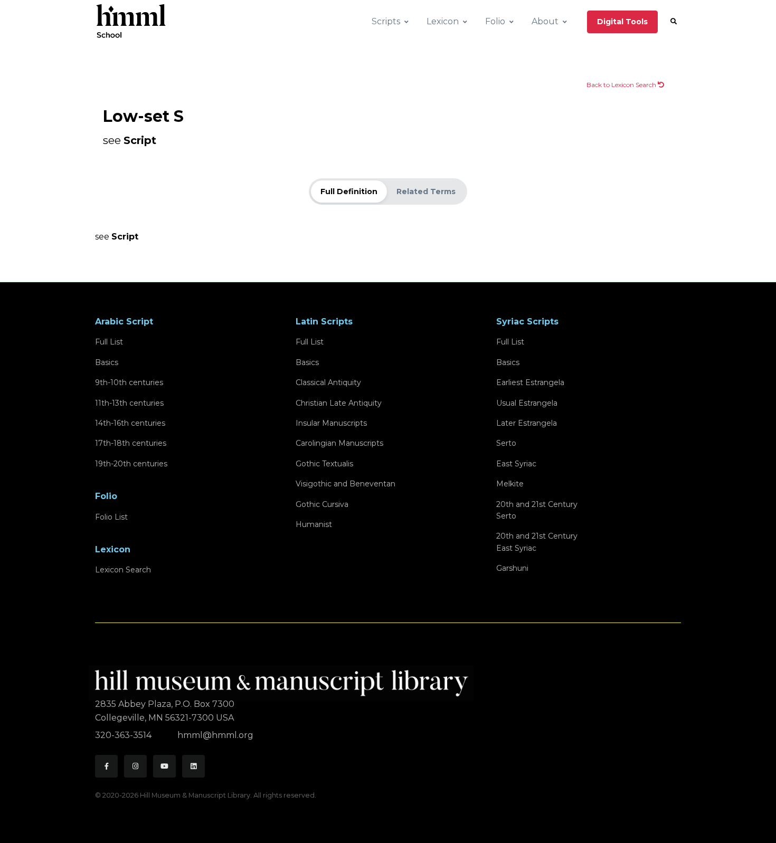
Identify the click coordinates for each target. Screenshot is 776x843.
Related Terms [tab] (426, 191)
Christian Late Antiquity (339, 403)
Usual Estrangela (526, 403)
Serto (506, 443)
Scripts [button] (386, 21)
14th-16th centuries (130, 423)
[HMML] (284, 679)
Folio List (111, 517)
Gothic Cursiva (322, 504)
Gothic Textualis (324, 463)
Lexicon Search (123, 569)
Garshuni (512, 568)
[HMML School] (131, 21)
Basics (106, 362)
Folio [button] (495, 21)
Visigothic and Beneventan (345, 483)
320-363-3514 (124, 735)
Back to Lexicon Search (622, 85)
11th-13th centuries (129, 403)
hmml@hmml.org (215, 735)
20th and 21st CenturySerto (537, 510)
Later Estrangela (526, 423)
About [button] (545, 21)
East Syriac (516, 463)
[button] (673, 21)
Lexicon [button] (443, 21)
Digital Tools (622, 21)
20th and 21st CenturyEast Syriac (537, 541)
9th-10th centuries (129, 382)
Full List (109, 342)
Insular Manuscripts (331, 423)
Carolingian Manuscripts (339, 443)
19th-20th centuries (131, 463)
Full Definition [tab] (348, 191)
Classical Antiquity (328, 382)
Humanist (314, 524)
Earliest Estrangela (530, 382)
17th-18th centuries (130, 443)
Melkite (510, 483)
